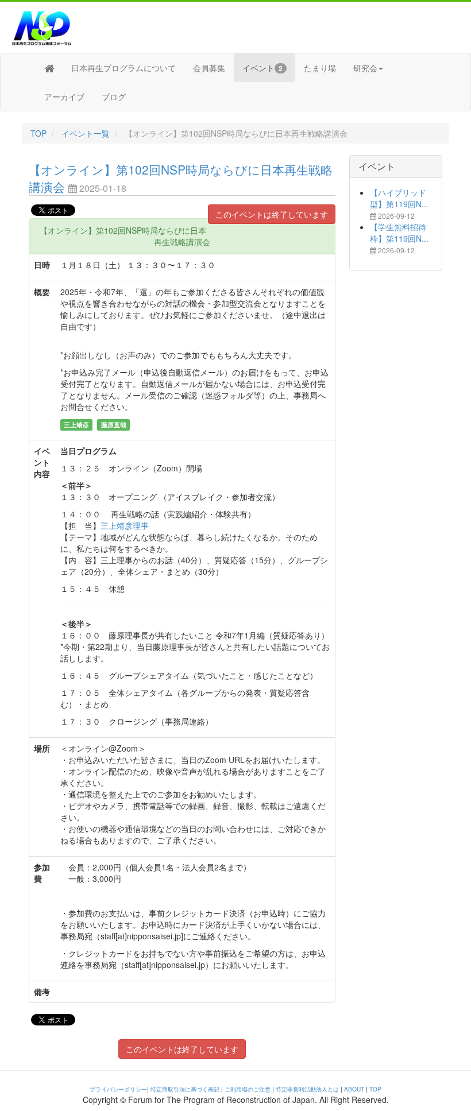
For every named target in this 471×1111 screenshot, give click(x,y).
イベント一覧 (85, 133)
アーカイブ (64, 96)
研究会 (365, 67)
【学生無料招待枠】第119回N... (399, 232)
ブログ (114, 96)
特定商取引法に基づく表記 (184, 1089)
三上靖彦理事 (125, 525)
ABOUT (354, 1089)
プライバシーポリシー (118, 1089)
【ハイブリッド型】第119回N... (399, 198)
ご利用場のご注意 (248, 1089)
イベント (262, 67)
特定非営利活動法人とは (307, 1089)
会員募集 (209, 67)
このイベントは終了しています (271, 214)
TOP (38, 133)
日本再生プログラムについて (123, 67)
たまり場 (320, 67)
